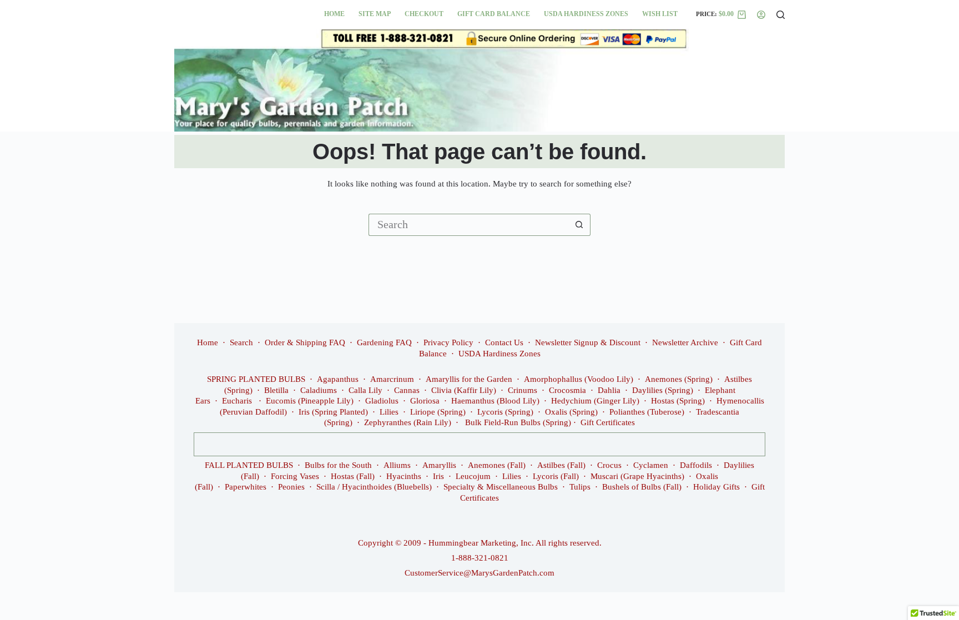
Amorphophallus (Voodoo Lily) (578, 379)
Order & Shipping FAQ (305, 342)
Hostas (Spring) (678, 400)
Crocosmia (567, 390)
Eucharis (238, 400)
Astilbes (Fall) (561, 465)
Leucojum (473, 476)
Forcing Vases (295, 476)
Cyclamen (650, 465)
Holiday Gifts (716, 486)
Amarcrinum (392, 379)
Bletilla (276, 390)
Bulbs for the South (338, 465)
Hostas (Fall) (353, 476)
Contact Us (504, 342)
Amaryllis (439, 465)
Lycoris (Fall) (556, 476)
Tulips (579, 486)
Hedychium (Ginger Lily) (595, 400)
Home (334, 14)
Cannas (407, 390)
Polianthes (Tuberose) (646, 411)
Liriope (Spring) (438, 411)
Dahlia (609, 390)
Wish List (660, 14)
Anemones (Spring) (679, 379)
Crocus (609, 465)
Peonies (291, 486)
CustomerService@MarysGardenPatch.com (479, 572)
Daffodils (696, 465)
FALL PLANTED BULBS (249, 465)
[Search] (780, 15)
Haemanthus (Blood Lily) (495, 400)
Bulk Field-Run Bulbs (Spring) (518, 422)
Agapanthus (338, 379)
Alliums (397, 465)
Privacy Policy (448, 342)
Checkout (424, 14)
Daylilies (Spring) (662, 390)
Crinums (522, 390)
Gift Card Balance (493, 14)
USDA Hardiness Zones (586, 14)
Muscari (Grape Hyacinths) (637, 476)
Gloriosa (425, 400)
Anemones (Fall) (497, 465)
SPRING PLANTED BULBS (256, 379)
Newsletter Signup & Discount (587, 342)
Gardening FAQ (384, 342)
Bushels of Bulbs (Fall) (642, 486)
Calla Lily (365, 390)
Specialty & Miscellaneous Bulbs (500, 486)
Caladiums (318, 390)
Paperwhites (245, 486)
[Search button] (579, 225)
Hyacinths (403, 476)
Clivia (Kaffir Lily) (463, 390)
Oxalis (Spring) (571, 411)
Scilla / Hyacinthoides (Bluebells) (374, 486)
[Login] (761, 15)
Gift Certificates (608, 422)
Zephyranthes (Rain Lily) (407, 422)
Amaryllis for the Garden (469, 379)
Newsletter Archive (685, 342)
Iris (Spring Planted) (333, 411)
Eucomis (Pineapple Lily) (310, 400)
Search (241, 342)
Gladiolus (381, 400)
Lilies (389, 411)
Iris (438, 476)
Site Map (375, 14)
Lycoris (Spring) (505, 411)
